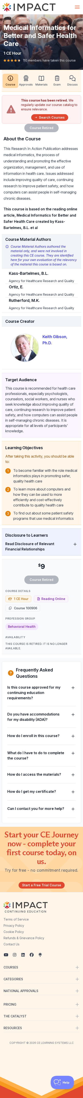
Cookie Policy (14, 932)
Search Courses (52, 117)
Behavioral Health (22, 626)
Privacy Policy (14, 925)
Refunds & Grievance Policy (24, 938)
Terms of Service (16, 919)
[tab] (10, 81)
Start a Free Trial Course (41, 885)
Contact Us (11, 944)
